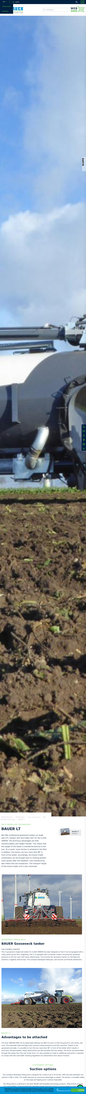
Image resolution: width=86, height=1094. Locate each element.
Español (5, 11)
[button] (82, 2)
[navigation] (4, 2)
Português (6, 6)
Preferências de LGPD (63, 1090)
